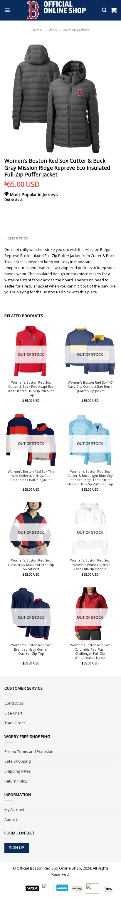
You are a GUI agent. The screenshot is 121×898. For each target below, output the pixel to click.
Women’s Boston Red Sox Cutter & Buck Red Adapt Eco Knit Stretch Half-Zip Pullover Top (31, 388)
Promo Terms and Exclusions (30, 751)
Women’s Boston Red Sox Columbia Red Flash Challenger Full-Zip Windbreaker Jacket (90, 651)
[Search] (104, 10)
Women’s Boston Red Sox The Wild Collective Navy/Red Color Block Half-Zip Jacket (31, 476)
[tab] (60, 238)
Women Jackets (76, 30)
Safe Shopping (17, 761)
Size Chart (13, 713)
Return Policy (15, 781)
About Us (12, 819)
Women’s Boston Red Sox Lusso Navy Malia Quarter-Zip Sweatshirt (31, 564)
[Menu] (7, 10)
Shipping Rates (17, 771)
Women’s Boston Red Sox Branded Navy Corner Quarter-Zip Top (31, 649)
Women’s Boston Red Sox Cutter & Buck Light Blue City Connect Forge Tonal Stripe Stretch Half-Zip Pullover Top (90, 478)
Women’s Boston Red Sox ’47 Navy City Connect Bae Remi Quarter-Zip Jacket (90, 386)
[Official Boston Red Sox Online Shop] (57, 10)
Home (36, 30)
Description (17, 238)
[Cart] (114, 10)
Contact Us (13, 703)
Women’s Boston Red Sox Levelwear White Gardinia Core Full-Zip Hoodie (90, 564)
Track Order (14, 722)
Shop (52, 30)
